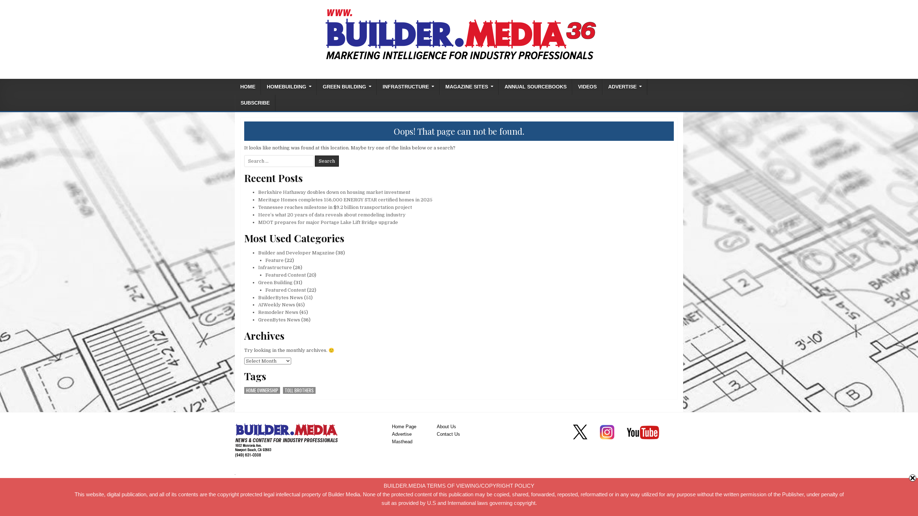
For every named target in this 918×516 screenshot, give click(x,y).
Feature (274, 260)
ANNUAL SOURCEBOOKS (536, 87)
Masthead (402, 441)
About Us (446, 426)
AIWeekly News (276, 304)
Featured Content (285, 275)
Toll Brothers (299, 390)
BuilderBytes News (280, 297)
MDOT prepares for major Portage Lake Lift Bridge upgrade (328, 222)
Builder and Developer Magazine (296, 252)
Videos (587, 87)
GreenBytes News (279, 319)
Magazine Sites (466, 87)
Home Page (404, 426)
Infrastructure (406, 87)
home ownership (262, 390)
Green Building (344, 87)
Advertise (622, 87)
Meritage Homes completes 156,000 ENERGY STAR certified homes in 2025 (345, 199)
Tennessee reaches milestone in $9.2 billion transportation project (335, 207)
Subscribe (255, 103)
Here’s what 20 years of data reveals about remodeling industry (332, 215)
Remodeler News (278, 312)
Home (247, 87)
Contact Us (448, 434)
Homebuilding (286, 87)
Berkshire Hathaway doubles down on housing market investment (334, 192)
